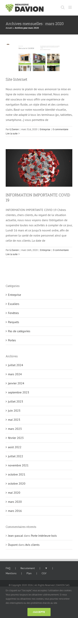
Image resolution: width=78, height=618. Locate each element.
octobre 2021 (16, 474)
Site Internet (16, 79)
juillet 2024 (15, 365)
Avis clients (32, 545)
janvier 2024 (16, 383)
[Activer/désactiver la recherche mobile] (63, 7)
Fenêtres (13, 313)
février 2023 (16, 438)
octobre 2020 (16, 483)
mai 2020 (14, 492)
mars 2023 (15, 429)
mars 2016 (15, 511)
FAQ (8, 568)
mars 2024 (15, 374)
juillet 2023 (15, 401)
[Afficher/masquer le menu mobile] (70, 7)
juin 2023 (14, 410)
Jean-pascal (15, 535)
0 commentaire (60, 129)
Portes (12, 340)
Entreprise (45, 129)
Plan (29, 573)
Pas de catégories (19, 331)
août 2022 (14, 447)
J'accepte (39, 612)
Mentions (11, 573)
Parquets (13, 322)
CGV (44, 573)
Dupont (13, 545)
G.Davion (14, 129)
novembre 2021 (18, 465)
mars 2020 (15, 502)
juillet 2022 (15, 456)
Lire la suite (12, 133)
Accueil (9, 27)
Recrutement (27, 568)
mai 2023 (14, 419)
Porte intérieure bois (44, 535)
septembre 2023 (18, 392)
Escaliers (13, 304)
